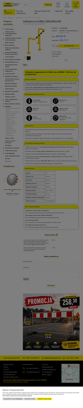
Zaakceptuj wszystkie (44, 399)
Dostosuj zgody (30, 399)
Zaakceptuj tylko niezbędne (13, 399)
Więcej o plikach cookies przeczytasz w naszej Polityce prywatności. (17, 395)
